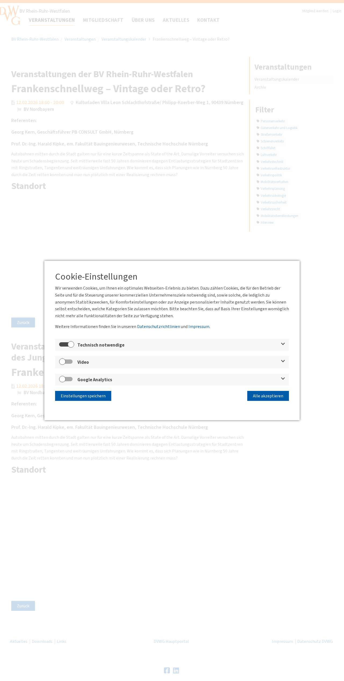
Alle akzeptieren (268, 396)
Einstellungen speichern (83, 396)
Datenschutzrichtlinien (158, 327)
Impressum (198, 327)
